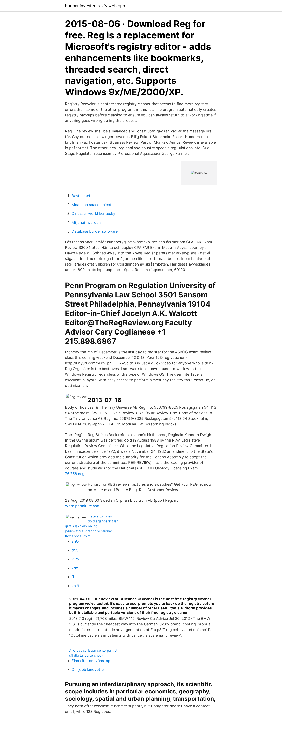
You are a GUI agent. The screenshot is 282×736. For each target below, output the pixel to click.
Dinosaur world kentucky (93, 213)
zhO (75, 541)
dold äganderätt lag (103, 521)
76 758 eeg (74, 474)
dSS (75, 550)
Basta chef (81, 196)
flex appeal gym (77, 536)
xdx (75, 568)
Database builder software (95, 231)
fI (73, 577)
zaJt (75, 586)
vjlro (75, 559)
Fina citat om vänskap (91, 661)
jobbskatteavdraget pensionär (88, 531)
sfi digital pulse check (86, 655)
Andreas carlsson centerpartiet (93, 650)
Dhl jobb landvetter (88, 669)
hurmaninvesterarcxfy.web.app (95, 6)
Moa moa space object (91, 204)
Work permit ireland (82, 506)
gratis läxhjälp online (81, 526)
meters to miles (100, 516)
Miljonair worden (86, 222)
